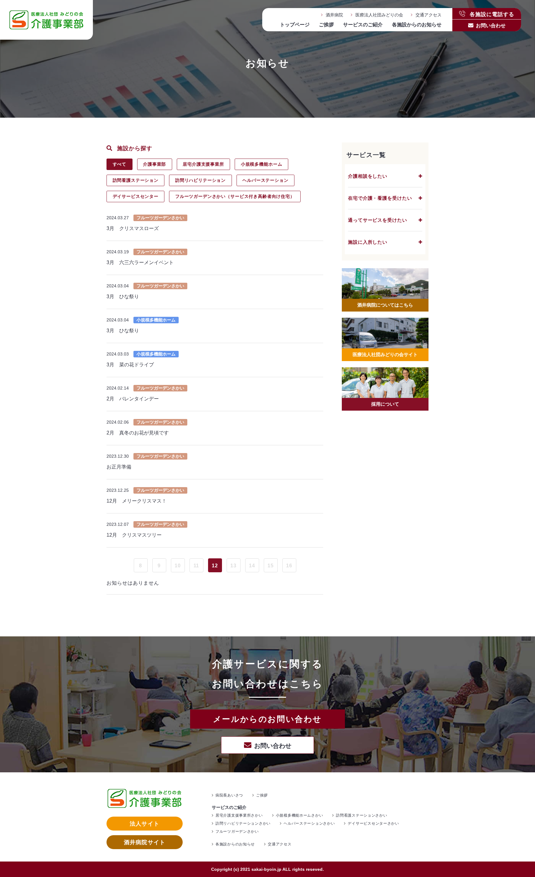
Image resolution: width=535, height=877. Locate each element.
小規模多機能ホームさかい (299, 815)
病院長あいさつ (229, 795)
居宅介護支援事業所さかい (239, 815)
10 (178, 565)
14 (252, 565)
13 (233, 565)
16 (289, 565)
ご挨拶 (326, 24)
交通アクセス (428, 14)
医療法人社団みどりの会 (379, 14)
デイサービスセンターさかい (373, 823)
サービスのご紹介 (363, 24)
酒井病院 (334, 14)
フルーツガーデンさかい (237, 831)
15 (271, 565)
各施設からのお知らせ (416, 24)
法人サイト (144, 824)
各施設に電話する (491, 14)
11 (196, 565)
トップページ (295, 24)
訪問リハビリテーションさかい (243, 823)
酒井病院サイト (144, 842)
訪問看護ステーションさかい (361, 815)
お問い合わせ (491, 25)
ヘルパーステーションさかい (309, 823)
